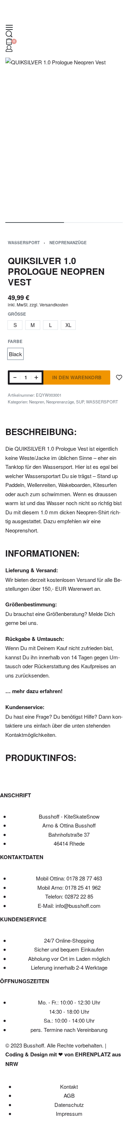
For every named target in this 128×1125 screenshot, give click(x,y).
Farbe (15, 341)
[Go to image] (34, 222)
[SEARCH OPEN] (9, 34)
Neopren (36, 402)
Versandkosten (53, 304)
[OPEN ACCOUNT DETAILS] (9, 48)
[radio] (15, 325)
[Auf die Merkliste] (119, 377)
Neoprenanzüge (68, 242)
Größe (17, 314)
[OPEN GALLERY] (64, 136)
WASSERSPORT (24, 242)
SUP (80, 402)
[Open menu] (9, 27)
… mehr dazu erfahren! (34, 691)
